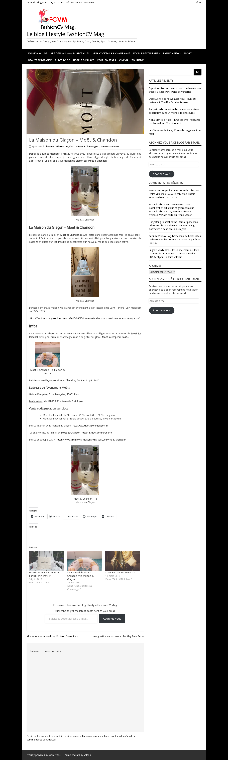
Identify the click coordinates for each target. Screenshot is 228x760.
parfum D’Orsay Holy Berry (163, 236)
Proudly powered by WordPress (44, 754)
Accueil (31, 2)
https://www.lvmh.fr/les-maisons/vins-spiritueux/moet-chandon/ (91, 439)
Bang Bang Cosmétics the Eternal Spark (170, 222)
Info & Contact (74, 2)
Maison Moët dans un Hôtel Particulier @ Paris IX (44, 574)
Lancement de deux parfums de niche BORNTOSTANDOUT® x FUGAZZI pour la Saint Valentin (174, 253)
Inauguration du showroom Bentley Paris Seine (118, 636)
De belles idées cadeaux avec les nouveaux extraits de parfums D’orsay (175, 239)
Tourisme (89, 2)
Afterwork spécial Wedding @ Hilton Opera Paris (52, 636)
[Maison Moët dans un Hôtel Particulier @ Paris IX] (46, 561)
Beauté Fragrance (40, 60)
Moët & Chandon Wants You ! (121, 572)
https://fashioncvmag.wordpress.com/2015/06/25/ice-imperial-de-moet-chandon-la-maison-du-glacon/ (84, 318)
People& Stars (106, 60)
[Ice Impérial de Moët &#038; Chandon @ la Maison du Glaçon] (84, 561)
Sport (188, 53)
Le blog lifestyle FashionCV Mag (65, 34)
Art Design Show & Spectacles (70, 53)
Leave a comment (110, 146)
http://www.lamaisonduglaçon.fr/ (90, 425)
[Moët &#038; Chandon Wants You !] (122, 561)
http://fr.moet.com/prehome (97, 432)
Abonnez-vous (112, 618)
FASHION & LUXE (37, 53)
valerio (87, 754)
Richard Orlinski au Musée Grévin (166, 204)
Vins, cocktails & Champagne (111, 53)
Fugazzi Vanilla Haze (160, 250)
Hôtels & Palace (83, 60)
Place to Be (62, 60)
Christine (49, 146)
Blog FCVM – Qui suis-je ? (50, 2)
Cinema (123, 60)
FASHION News (172, 53)
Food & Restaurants (146, 53)
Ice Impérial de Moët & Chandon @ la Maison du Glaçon (80, 576)
